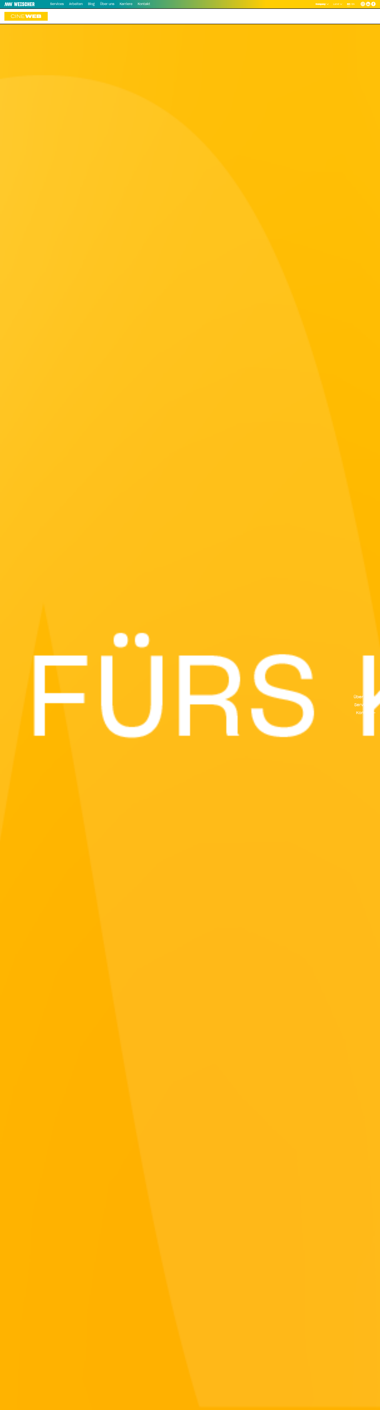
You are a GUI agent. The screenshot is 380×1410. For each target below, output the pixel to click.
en (353, 4)
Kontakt (144, 4)
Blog (91, 4)
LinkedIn (368, 3)
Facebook (373, 3)
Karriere (126, 4)
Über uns (107, 4)
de (348, 4)
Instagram (363, 3)
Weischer (14, 4)
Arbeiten (76, 4)
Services (57, 4)
